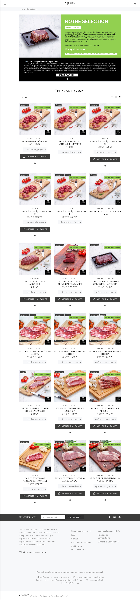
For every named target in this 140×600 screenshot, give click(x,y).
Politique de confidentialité (104, 536)
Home (21, 9)
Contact (74, 539)
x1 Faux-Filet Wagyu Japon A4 (70, 478)
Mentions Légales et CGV (109, 531)
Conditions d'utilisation (81, 543)
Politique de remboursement (78, 548)
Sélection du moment (81, 531)
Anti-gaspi (34, 278)
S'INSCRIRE (74, 517)
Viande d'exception (35, 139)
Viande (70, 139)
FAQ (73, 535)
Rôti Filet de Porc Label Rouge (105, 211)
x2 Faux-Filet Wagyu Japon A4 (105, 478)
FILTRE (24, 97)
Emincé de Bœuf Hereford (35, 141)
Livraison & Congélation (108, 542)
